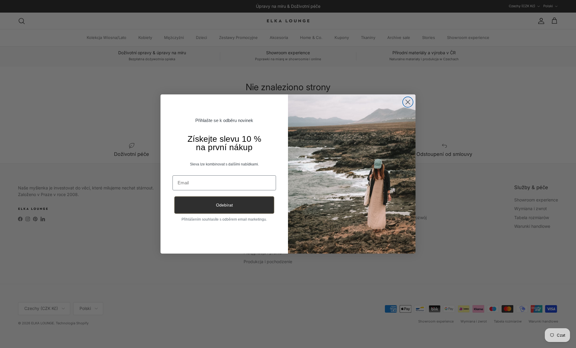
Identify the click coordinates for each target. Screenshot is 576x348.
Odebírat (224, 205)
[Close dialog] (408, 102)
